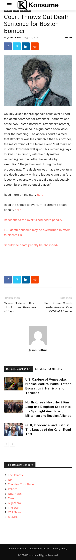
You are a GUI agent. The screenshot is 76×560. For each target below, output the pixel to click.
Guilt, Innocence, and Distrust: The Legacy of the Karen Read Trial (48, 429)
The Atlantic (16, 475)
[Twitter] (17, 46)
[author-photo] (38, 344)
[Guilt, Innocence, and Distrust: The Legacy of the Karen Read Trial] (13, 429)
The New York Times (21, 484)
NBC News (15, 493)
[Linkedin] (26, 46)
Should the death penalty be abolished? (31, 245)
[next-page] (12, 444)
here (40, 194)
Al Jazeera (14, 503)
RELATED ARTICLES (18, 369)
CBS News (14, 512)
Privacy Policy (59, 548)
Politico (12, 489)
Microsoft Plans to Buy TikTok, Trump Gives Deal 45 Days (20, 307)
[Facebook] (8, 46)
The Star (13, 507)
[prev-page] (6, 444)
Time (11, 498)
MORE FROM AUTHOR (48, 369)
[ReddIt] (35, 46)
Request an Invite (39, 548)
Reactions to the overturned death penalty (33, 220)
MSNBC (13, 517)
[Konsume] (38, 5)
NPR (10, 480)
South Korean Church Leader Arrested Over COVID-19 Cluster (58, 307)
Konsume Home (18, 548)
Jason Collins (14, 37)
